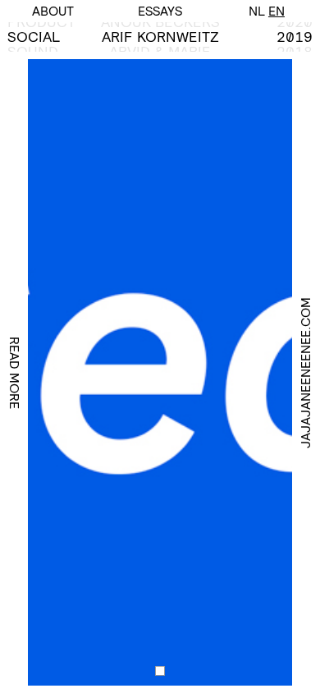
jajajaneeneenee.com (305, 372)
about (53, 11)
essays (160, 11)
